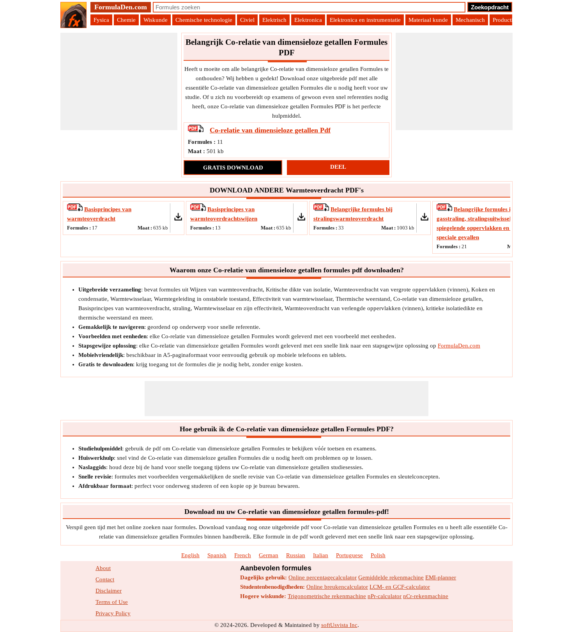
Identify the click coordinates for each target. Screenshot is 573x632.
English (190, 555)
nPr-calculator (384, 596)
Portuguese (349, 555)
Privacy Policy (113, 613)
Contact (105, 579)
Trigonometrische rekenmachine (327, 596)
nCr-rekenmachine (425, 596)
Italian (320, 555)
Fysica (101, 20)
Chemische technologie (203, 20)
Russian (295, 555)
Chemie (126, 20)
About (103, 568)
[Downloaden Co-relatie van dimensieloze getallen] (196, 130)
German (268, 555)
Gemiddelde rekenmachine (391, 577)
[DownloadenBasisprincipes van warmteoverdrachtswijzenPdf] (198, 209)
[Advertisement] (118, 81)
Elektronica (308, 20)
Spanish (216, 555)
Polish (378, 555)
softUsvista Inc (339, 625)
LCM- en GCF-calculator (400, 587)
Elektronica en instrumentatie (365, 20)
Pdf (270, 130)
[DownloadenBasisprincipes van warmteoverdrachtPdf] (75, 209)
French (242, 555)
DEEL (338, 167)
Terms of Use (112, 602)
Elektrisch (274, 20)
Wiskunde (155, 20)
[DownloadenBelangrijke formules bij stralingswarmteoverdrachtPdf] (322, 209)
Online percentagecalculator (322, 577)
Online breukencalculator (337, 587)
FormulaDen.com (120, 7)
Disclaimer (109, 591)
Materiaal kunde (428, 20)
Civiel (247, 20)
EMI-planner (440, 577)
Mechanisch (470, 20)
